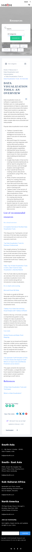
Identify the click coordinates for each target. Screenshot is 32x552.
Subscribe (25, 533)
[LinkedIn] (11, 549)
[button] (30, 1)
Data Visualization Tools (13, 76)
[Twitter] (14, 549)
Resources (12, 70)
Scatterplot (10, 430)
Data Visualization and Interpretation (11, 73)
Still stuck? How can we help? (17, 421)
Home (6, 70)
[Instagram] (20, 549)
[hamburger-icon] (29, 5)
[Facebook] (17, 549)
